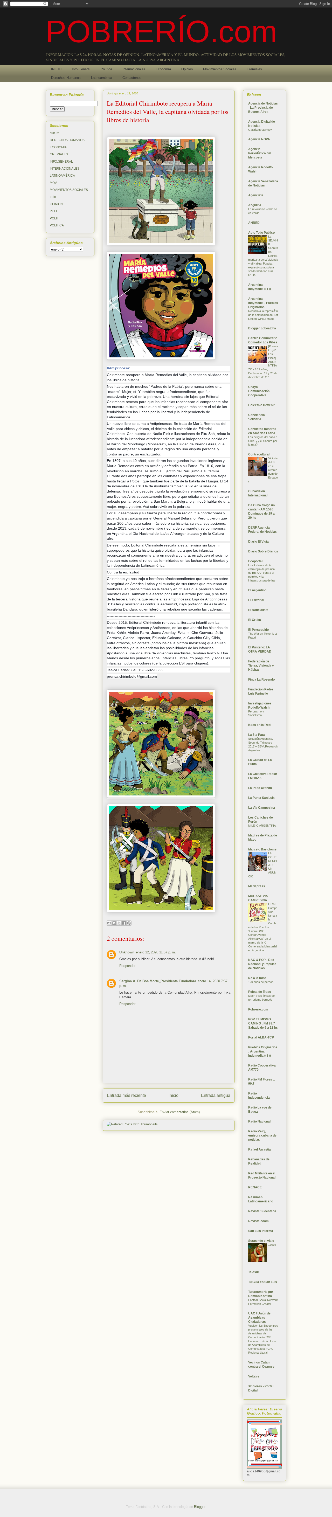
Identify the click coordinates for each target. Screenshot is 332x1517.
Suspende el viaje (261, 1241)
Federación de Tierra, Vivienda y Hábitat (261, 665)
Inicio (173, 1095)
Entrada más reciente (126, 1095)
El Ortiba (254, 620)
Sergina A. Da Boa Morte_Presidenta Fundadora (157, 981)
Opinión (187, 69)
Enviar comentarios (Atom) (180, 1112)
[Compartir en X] (119, 923)
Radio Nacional (259, 1121)
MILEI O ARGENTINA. (262, 825)
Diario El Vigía (258, 541)
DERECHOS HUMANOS (67, 140)
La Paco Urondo (260, 788)
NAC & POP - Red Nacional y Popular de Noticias (262, 964)
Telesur (253, 1272)
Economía (163, 69)
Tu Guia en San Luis (262, 1282)
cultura (54, 133)
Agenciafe (255, 195)
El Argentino (257, 590)
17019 (272, 1244)
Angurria (254, 205)
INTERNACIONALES (64, 168)
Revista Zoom (258, 1221)
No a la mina (257, 978)
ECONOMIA (58, 147)
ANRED (254, 223)
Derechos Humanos (66, 78)
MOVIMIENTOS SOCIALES (69, 190)
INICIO (56, 69)
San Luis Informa (260, 1231)
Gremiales (254, 69)
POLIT (54, 218)
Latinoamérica (101, 78)
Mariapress (256, 886)
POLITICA (57, 225)
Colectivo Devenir (261, 405)
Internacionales (133, 69)
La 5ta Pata (256, 735)
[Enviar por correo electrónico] (109, 923)
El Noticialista (258, 610)
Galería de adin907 (260, 129)
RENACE (255, 1187)
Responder (127, 966)
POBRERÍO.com (161, 31)
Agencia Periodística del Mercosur (259, 153)
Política (106, 69)
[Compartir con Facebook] (124, 923)
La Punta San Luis (261, 798)
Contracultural (258, 454)
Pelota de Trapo (259, 992)
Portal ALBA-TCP (261, 1037)
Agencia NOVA (259, 139)
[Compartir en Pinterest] (129, 923)
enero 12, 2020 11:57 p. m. (156, 952)
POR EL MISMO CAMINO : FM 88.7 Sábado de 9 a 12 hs (263, 1023)
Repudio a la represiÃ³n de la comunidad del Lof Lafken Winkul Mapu (263, 314)
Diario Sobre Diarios (263, 551)
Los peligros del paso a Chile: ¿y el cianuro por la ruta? (262, 440)
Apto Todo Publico (261, 232)
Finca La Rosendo (261, 679)
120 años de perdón (260, 981)
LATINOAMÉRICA (62, 175)
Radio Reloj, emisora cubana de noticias (262, 1135)
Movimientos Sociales (219, 69)
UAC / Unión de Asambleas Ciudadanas (259, 1318)
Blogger (199, 1507)
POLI (53, 211)
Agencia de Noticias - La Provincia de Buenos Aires (263, 108)
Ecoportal (255, 561)
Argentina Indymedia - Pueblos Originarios (263, 303)
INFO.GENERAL (61, 161)
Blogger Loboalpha (262, 328)
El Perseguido (258, 630)
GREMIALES (59, 154)
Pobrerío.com (258, 1009)
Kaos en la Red (259, 725)
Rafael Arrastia (259, 1149)
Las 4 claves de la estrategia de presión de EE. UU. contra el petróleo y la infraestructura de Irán (262, 573)
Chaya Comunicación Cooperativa (258, 391)
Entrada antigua (215, 1095)
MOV (53, 183)
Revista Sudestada (262, 1211)
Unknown (126, 952)
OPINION (56, 204)
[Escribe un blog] (114, 923)
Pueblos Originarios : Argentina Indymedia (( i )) (262, 1051)
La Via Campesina (261, 807)
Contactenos (131, 78)
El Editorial (256, 600)
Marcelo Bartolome (262, 849)
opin (53, 197)
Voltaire (253, 1376)
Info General (81, 69)
